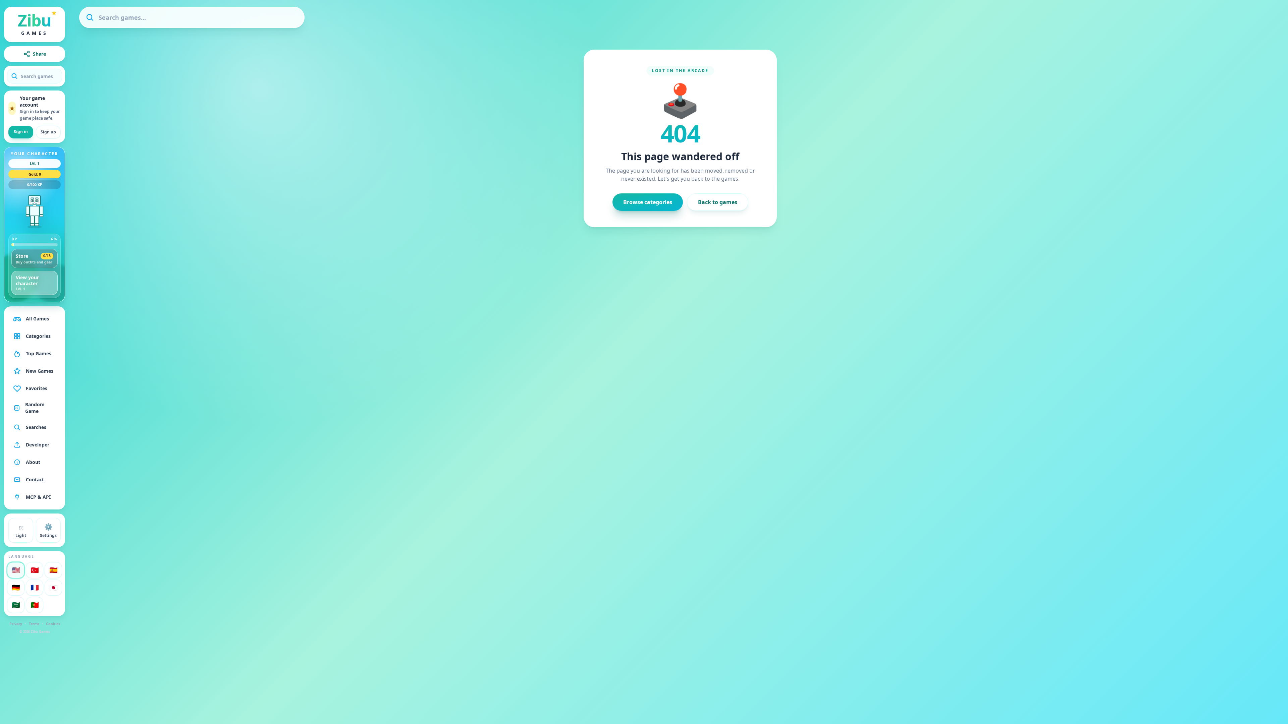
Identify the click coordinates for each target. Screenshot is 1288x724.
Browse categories (647, 202)
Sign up (48, 132)
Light (20, 530)
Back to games (717, 202)
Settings (48, 530)
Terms (34, 623)
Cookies (53, 623)
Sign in (21, 131)
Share (39, 54)
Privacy (15, 623)
